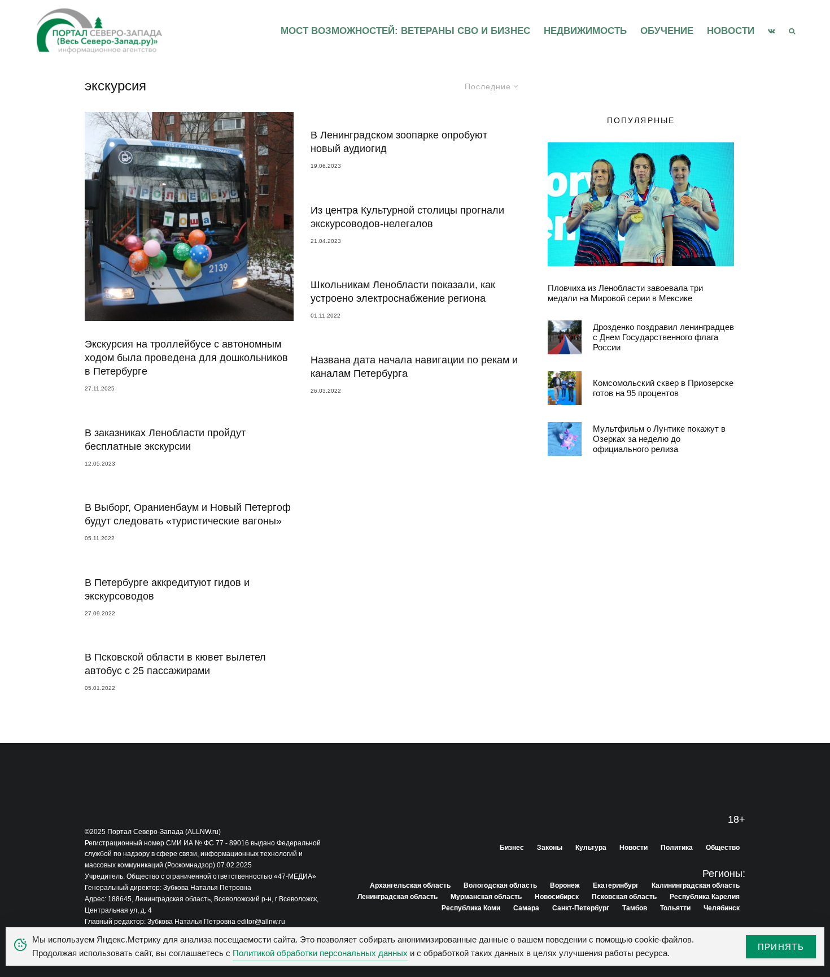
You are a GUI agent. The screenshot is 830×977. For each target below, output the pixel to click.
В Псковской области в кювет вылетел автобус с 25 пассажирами (175, 664)
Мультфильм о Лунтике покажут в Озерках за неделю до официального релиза (659, 439)
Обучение (666, 30)
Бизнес (512, 848)
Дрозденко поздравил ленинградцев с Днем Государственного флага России (663, 337)
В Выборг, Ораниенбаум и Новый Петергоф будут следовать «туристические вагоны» (188, 514)
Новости (730, 30)
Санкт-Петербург (580, 908)
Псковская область (624, 897)
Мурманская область (486, 897)
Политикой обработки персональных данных (320, 953)
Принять (781, 947)
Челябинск (722, 908)
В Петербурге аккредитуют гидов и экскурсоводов (167, 589)
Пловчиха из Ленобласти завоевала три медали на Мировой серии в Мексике (625, 293)
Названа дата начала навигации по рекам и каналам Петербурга (414, 366)
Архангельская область (410, 885)
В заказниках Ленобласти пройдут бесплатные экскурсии (165, 439)
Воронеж (565, 885)
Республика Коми (471, 908)
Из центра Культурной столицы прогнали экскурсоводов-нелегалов (407, 217)
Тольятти (675, 908)
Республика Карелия (705, 897)
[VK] (771, 31)
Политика (677, 848)
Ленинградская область (397, 897)
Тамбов (634, 908)
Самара (526, 908)
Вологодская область (500, 885)
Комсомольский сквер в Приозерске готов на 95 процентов (663, 388)
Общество (723, 848)
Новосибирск (557, 897)
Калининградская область (696, 885)
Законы (549, 848)
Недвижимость (585, 30)
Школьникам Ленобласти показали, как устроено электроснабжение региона (403, 291)
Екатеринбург (616, 885)
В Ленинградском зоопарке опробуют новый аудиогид (399, 141)
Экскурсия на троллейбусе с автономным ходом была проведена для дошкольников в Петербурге (186, 357)
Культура (590, 848)
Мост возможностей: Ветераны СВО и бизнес (405, 30)
